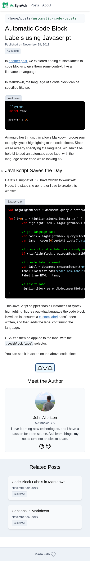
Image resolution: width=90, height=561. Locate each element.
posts (25, 18)
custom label (48, 317)
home (14, 18)
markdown (13, 51)
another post (18, 61)
